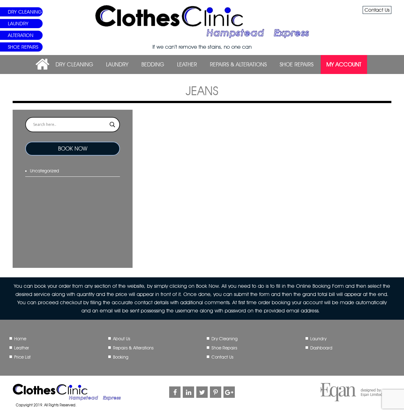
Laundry (18, 24)
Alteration (20, 35)
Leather (187, 64)
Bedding (152, 64)
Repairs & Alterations (238, 64)
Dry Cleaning (25, 12)
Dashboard (321, 347)
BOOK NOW (72, 148)
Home (20, 338)
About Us (121, 338)
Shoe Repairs (23, 47)
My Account (343, 64)
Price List (22, 357)
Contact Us (377, 10)
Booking (120, 357)
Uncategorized (44, 170)
